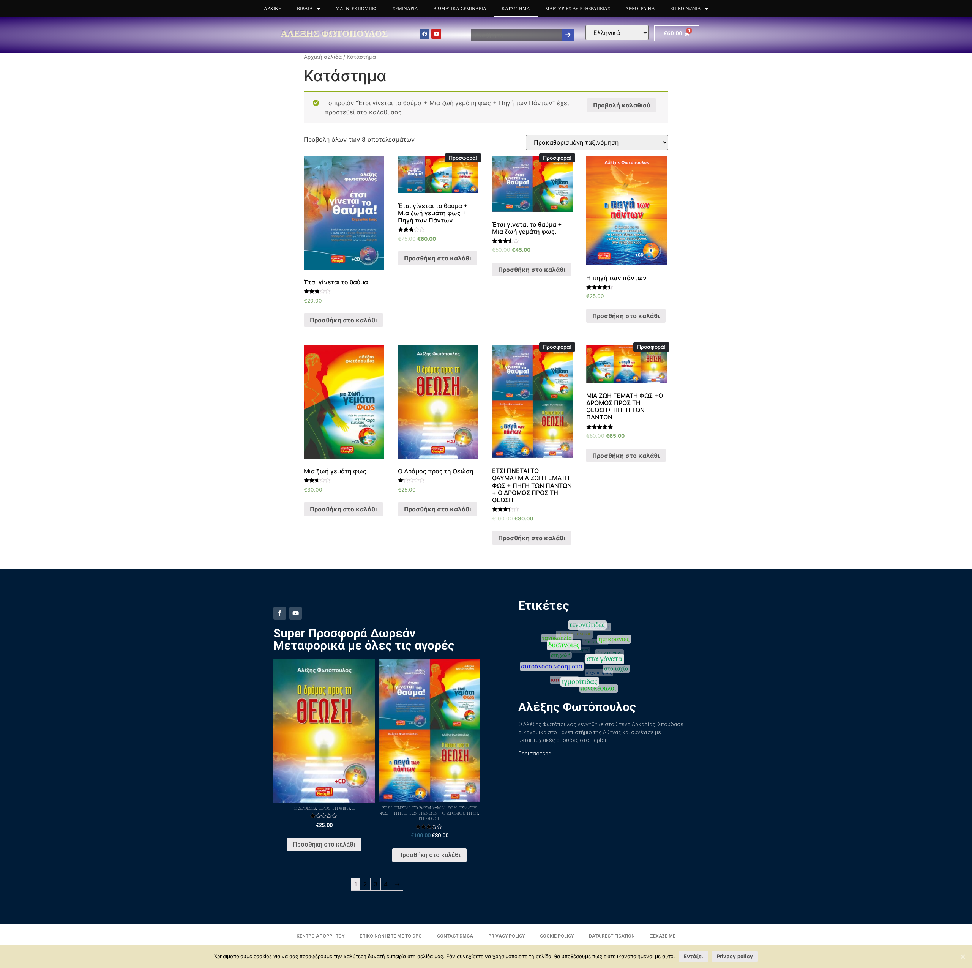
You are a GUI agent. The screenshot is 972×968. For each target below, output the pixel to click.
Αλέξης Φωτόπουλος (334, 33)
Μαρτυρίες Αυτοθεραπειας (577, 8)
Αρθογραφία (640, 8)
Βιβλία (305, 8)
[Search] (568, 35)
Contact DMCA (455, 936)
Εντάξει (693, 956)
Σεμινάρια (405, 8)
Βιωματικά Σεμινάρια (459, 8)
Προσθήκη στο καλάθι (343, 320)
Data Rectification (612, 936)
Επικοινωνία (685, 8)
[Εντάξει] (962, 956)
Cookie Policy (557, 936)
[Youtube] (436, 34)
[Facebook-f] (279, 613)
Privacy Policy (506, 936)
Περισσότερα (534, 753)
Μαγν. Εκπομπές (356, 8)
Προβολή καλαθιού (621, 105)
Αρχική (273, 8)
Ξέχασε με (662, 936)
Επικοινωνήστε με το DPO (391, 936)
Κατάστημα (516, 8)
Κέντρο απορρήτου (320, 936)
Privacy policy (735, 956)
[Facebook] (424, 34)
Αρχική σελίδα (323, 57)
